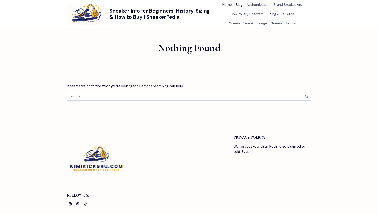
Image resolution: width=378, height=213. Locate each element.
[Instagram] (70, 203)
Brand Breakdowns (288, 4)
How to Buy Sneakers (247, 14)
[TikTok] (85, 203)
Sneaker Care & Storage (248, 23)
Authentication (258, 4)
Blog (239, 4)
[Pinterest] (77, 203)
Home (227, 4)
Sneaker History (283, 23)
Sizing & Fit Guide (281, 14)
